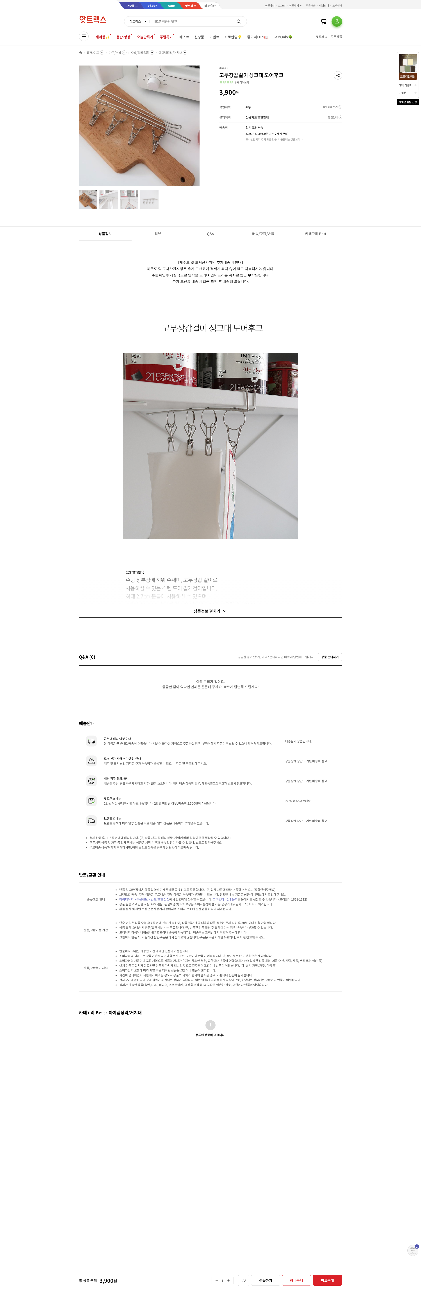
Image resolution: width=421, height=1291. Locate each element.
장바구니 (296, 1280)
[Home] (80, 52)
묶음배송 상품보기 (290, 139)
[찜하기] (243, 1280)
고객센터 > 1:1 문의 (225, 899)
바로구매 (327, 1280)
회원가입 (270, 5)
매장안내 (324, 5)
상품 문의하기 (330, 657)
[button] (338, 75)
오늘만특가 (145, 36)
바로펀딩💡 (233, 36)
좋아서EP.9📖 (258, 36)
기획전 (402, 92)
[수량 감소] (216, 1280)
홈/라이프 (93, 52)
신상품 (199, 36)
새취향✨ (103, 36)
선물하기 (265, 1280)
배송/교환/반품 (263, 233)
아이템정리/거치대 (170, 52)
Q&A (210, 233)
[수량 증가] (229, 1280)
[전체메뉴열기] (84, 36)
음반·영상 (123, 36)
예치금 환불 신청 (408, 102)
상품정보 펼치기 (207, 611)
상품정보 (105, 233)
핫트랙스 (135, 21)
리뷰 (158, 233)
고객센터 (337, 5)
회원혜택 (294, 5)
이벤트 (214, 36)
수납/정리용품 (140, 52)
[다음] (201, 128)
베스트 (184, 36)
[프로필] (337, 21)
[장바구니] (323, 21)
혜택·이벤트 (405, 85)
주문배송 (311, 5)
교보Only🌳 (283, 36)
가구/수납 (115, 52)
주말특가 (166, 36)
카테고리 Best (315, 233)
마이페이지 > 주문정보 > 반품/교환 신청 (144, 899)
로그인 (281, 5)
